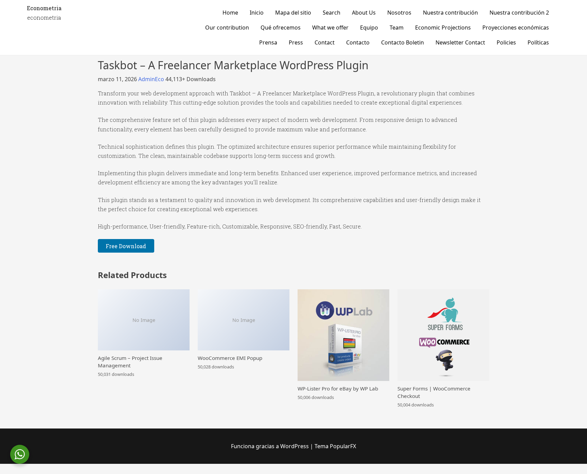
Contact (325, 42)
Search (331, 12)
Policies (506, 42)
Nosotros (399, 12)
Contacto (358, 42)
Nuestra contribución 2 (519, 12)
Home (230, 12)
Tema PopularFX (335, 446)
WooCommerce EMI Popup (230, 357)
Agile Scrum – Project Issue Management (130, 361)
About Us (364, 12)
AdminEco (151, 79)
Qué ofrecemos (281, 27)
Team (397, 27)
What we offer (330, 27)
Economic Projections (443, 27)
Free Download (126, 246)
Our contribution (227, 27)
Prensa (268, 42)
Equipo (369, 27)
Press (296, 42)
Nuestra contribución (450, 12)
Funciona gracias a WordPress (270, 446)
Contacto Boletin (402, 42)
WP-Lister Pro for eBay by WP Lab (338, 388)
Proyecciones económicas (515, 27)
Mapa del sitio (293, 12)
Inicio (257, 12)
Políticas (538, 42)
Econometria (44, 8)
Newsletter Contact (460, 42)
